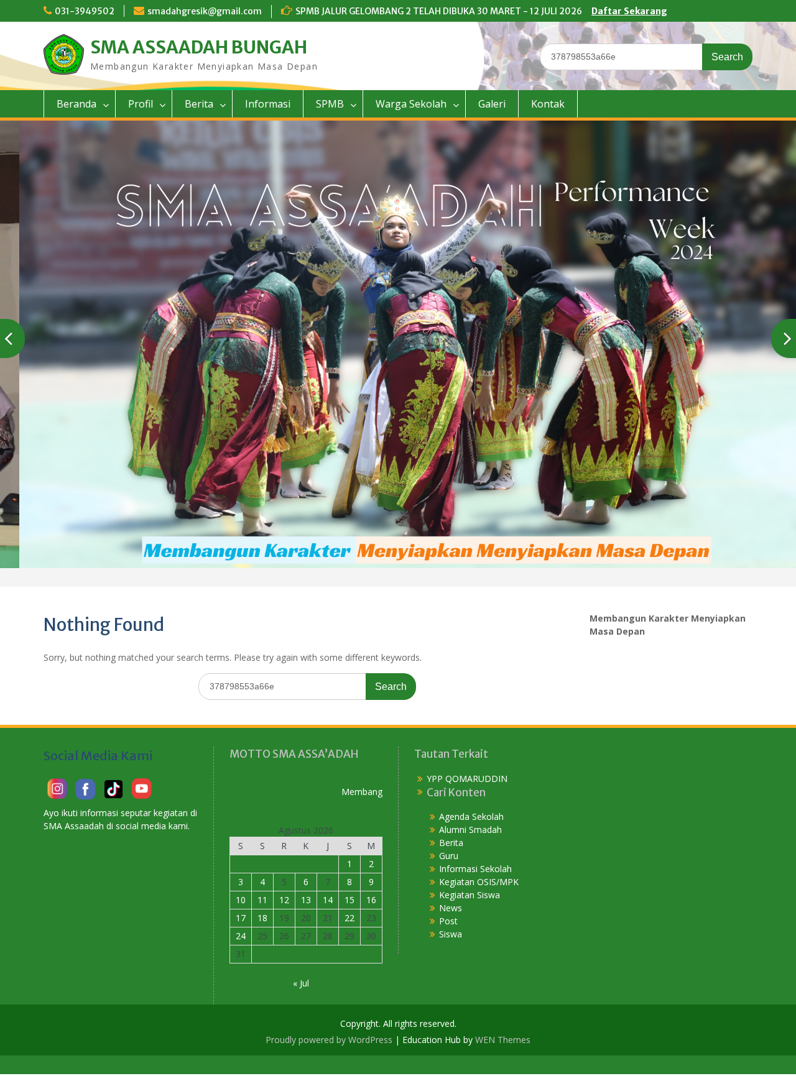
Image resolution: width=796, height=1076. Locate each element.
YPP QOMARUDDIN (467, 778)
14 (328, 900)
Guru (448, 856)
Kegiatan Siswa (469, 895)
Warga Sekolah (411, 104)
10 (241, 900)
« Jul (301, 983)
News (450, 908)
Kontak (548, 104)
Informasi (267, 104)
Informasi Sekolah (475, 869)
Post (448, 921)
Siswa (450, 934)
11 (262, 900)
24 (241, 936)
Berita (199, 104)
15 (349, 900)
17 (241, 918)
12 (284, 900)
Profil (140, 104)
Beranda (76, 104)
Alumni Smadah (470, 829)
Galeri (492, 104)
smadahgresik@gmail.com (204, 11)
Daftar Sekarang (629, 11)
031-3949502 (84, 11)
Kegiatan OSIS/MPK (479, 882)
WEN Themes (502, 1040)
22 (349, 918)
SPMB (330, 104)
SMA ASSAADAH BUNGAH (198, 47)
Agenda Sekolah (471, 816)
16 (371, 900)
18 (262, 918)
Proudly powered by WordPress (329, 1040)
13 (306, 900)
